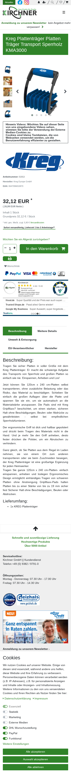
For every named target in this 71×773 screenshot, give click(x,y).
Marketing (15, 717)
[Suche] (53, 2)
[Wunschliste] (61, 2)
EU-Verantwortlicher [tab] (21, 348)
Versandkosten (37, 222)
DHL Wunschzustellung (23, 727)
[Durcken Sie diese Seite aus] (10, 258)
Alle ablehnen (35, 767)
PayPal (13, 733)
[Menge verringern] (5, 248)
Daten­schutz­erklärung (18, 698)
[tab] (17, 331)
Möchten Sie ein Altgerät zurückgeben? (26, 239)
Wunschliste (13, 266)
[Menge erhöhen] (14, 248)
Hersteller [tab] (51, 348)
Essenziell (15, 706)
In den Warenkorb (42, 248)
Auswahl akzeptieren (35, 759)
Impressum (41, 698)
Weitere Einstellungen (16, 743)
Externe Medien (18, 722)
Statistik (13, 711)
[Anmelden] (39, 2)
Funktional (15, 738)
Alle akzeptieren (35, 751)
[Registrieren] (44, 2)
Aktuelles (9, 2)
